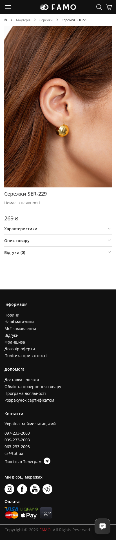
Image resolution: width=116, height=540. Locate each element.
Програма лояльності (25, 393)
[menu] (8, 7)
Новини (12, 315)
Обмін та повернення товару (33, 386)
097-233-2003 (17, 433)
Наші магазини (19, 321)
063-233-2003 (17, 446)
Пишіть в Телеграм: (24, 461)
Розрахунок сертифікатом (29, 400)
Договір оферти (20, 348)
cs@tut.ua (14, 453)
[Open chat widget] (102, 526)
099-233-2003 (17, 439)
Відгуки (12, 335)
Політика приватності (26, 355)
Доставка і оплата (22, 379)
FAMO (45, 529)
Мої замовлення (20, 328)
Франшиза (15, 342)
